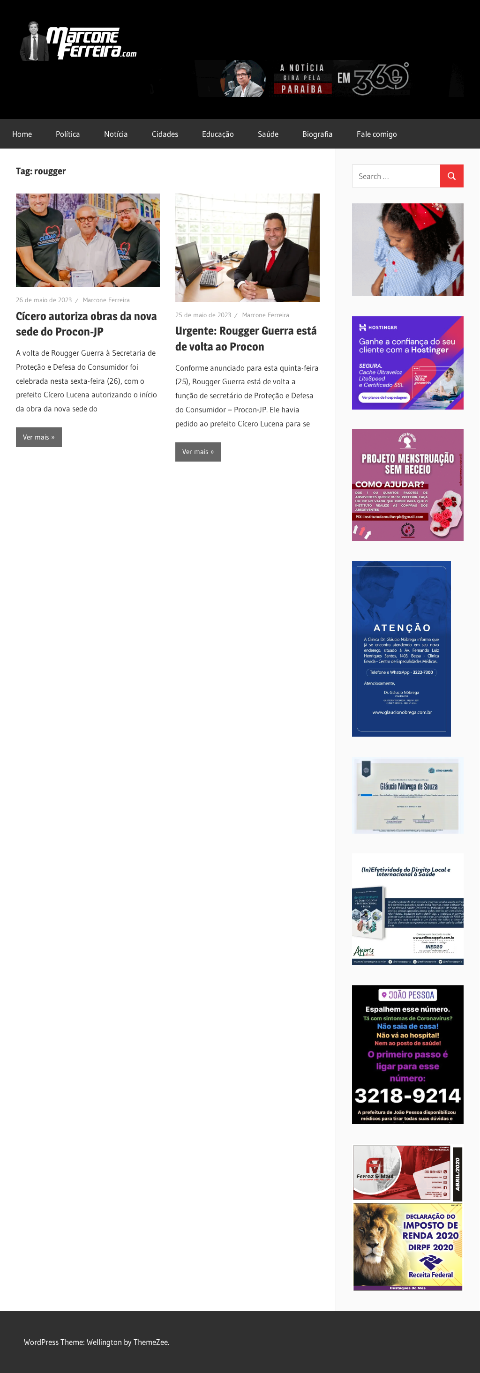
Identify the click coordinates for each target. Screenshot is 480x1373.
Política (68, 134)
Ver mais (36, 437)
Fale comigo (377, 134)
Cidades (165, 134)
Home (22, 134)
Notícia (116, 134)
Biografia (317, 134)
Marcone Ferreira (106, 300)
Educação (218, 134)
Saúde (268, 134)
